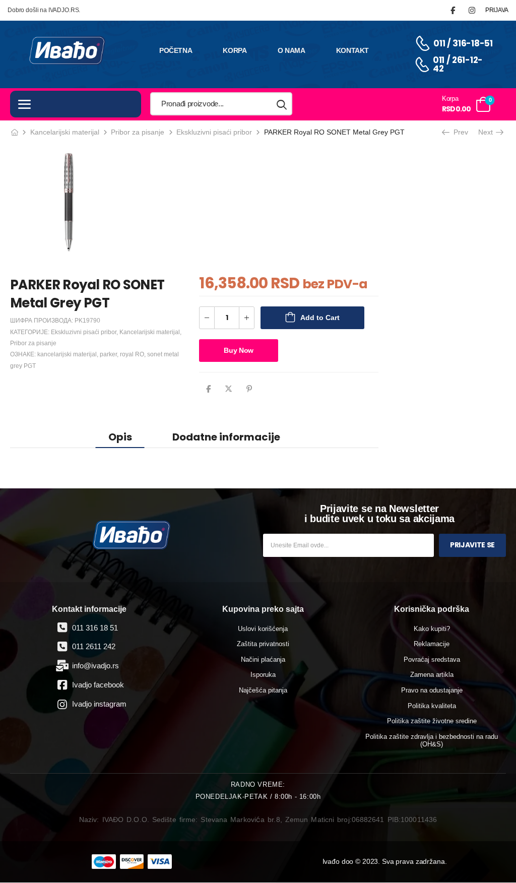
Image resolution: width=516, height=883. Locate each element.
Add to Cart (320, 317)
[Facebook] (208, 389)
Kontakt (352, 50)
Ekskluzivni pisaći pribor (214, 132)
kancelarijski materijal (67, 354)
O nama (291, 50)
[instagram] (472, 10)
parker (108, 354)
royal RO (132, 354)
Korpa (234, 50)
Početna (175, 50)
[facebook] (452, 10)
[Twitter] (228, 389)
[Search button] (282, 104)
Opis (120, 437)
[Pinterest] (249, 389)
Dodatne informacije (226, 437)
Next (488, 132)
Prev (458, 132)
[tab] (120, 437)
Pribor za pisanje (137, 132)
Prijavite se (472, 545)
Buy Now (238, 350)
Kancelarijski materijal (64, 132)
